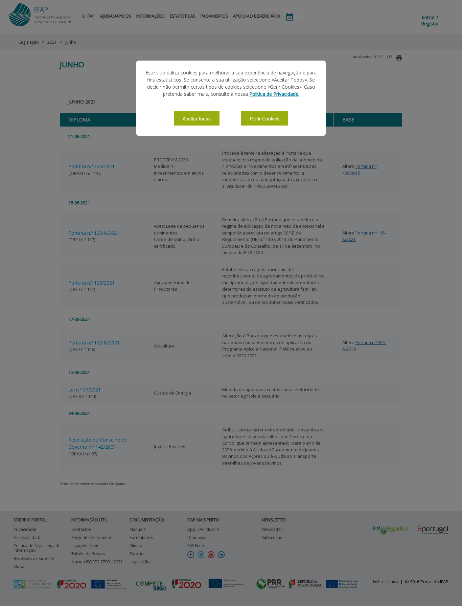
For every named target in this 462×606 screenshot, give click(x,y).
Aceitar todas (197, 118)
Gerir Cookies (264, 118)
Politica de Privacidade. (274, 94)
